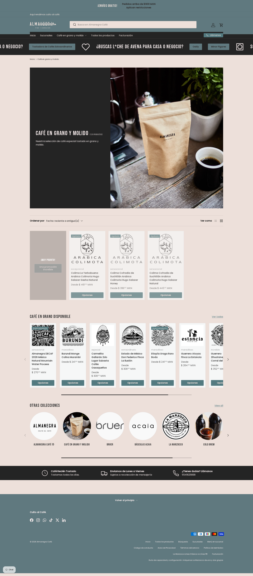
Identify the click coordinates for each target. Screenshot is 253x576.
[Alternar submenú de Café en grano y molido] (85, 35)
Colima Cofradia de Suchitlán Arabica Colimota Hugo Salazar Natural (163, 278)
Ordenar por (37, 220)
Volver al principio (125, 500)
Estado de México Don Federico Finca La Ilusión (132, 357)
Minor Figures (170, 46)
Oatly (148, 46)
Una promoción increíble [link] (48, 268)
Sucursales (46, 35)
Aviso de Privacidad (167, 548)
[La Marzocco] (176, 426)
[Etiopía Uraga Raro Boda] (162, 335)
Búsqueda (183, 541)
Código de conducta (143, 548)
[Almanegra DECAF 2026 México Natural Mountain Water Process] (43, 335)
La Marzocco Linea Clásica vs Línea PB (190, 554)
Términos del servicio (189, 548)
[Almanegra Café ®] (44, 426)
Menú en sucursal (215, 541)
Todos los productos (102, 35)
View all (218, 405)
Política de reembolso (213, 548)
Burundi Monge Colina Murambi (71, 355)
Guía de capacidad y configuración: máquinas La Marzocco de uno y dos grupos (186, 560)
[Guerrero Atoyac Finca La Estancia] (192, 335)
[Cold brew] (209, 426)
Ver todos (217, 316)
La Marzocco (176, 444)
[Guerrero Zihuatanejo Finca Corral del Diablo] (222, 335)
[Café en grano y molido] (77, 426)
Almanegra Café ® (44, 444)
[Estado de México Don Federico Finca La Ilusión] (132, 335)
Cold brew (209, 444)
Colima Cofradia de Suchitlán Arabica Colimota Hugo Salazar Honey (124, 278)
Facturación (126, 35)
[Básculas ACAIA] (143, 426)
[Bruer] (110, 426)
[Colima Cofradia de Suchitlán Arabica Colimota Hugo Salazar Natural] (165, 249)
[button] (221, 25)
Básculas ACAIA (143, 444)
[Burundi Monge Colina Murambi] (73, 335)
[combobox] (133, 24)
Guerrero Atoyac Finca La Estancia (191, 355)
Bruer (110, 444)
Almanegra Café (44, 541)
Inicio (33, 35)
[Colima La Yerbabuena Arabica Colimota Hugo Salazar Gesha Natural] (87, 249)
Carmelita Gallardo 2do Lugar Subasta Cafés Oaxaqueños (100, 360)
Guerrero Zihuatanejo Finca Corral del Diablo (221, 357)
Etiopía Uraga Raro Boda (162, 355)
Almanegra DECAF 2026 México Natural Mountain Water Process (42, 359)
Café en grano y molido (70, 35)
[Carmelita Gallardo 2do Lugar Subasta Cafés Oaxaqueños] (103, 335)
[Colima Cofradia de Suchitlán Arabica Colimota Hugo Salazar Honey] (126, 249)
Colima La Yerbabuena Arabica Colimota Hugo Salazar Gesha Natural (85, 276)
